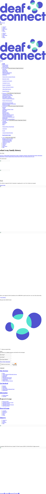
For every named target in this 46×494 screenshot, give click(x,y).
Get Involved (4, 383)
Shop (3, 30)
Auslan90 (4, 121)
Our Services (4, 371)
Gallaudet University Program (8, 114)
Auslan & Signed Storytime (7, 132)
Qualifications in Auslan (7, 139)
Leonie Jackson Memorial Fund (8, 116)
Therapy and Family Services (7, 87)
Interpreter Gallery (5, 78)
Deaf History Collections (7, 97)
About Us (4, 26)
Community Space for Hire (7, 95)
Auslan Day (4, 128)
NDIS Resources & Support (7, 102)
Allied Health (6, 155)
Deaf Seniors (35, 155)
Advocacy (2, 155)
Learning (6, 156)
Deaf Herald (4, 122)
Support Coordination (6, 85)
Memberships (4, 118)
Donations (4, 111)
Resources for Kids (6, 104)
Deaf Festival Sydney (6, 135)
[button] (1, 24)
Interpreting (4, 74)
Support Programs (5, 91)
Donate (3, 31)
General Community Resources (8, 98)
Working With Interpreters (7, 100)
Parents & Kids (28, 156)
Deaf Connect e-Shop (6, 96)
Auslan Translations (6, 73)
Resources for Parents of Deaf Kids (9, 103)
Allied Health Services (6, 89)
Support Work (5, 71)
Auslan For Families (6, 141)
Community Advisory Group (7, 109)
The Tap (4, 123)
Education (4, 69)
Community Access (6, 82)
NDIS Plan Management (7, 72)
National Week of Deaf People (8, 126)
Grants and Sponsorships (7, 115)
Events (3, 130)
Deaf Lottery (4, 28)
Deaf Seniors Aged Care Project (8, 119)
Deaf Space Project (6, 113)
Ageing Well (4, 70)
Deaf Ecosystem (5, 112)
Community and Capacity (7, 80)
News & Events (4, 408)
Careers (3, 27)
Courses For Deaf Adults (7, 140)
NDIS (21, 156)
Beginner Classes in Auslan (7, 138)
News (24, 156)
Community (25, 155)
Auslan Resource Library (7, 94)
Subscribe (2, 368)
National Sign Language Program (8, 76)
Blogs (3, 124)
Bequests (4, 107)
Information (40, 155)
